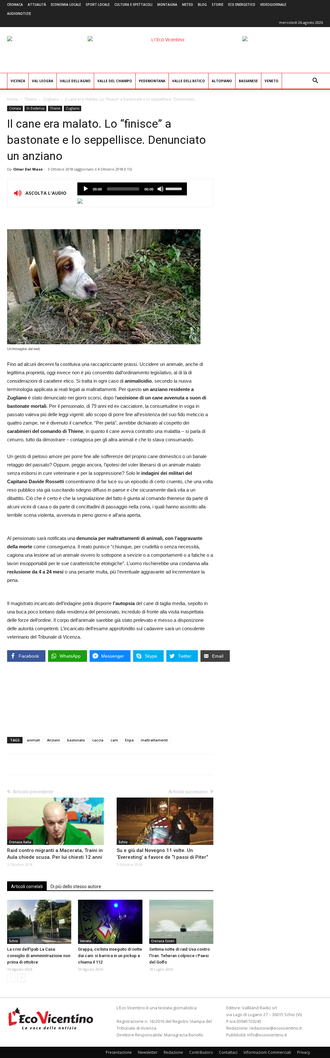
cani (114, 740)
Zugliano (51, 99)
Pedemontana (152, 81)
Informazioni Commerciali (267, 1052)
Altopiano (222, 81)
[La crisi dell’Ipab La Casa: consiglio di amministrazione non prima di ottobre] (39, 922)
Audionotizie (19, 13)
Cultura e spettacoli (133, 4)
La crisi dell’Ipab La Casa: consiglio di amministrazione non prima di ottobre (38, 956)
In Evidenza (35, 108)
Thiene (30, 99)
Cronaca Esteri (162, 941)
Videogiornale (273, 4)
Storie (217, 4)
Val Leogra (42, 81)
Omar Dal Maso (28, 169)
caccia (97, 740)
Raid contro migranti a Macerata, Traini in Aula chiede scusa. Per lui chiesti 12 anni (55, 853)
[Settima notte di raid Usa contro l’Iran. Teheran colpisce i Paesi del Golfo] (181, 922)
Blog (202, 4)
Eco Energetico (241, 4)
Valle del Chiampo (114, 81)
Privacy (303, 1052)
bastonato (76, 740)
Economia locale (66, 4)
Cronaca (15, 4)
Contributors (201, 1052)
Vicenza (18, 81)
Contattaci (228, 1052)
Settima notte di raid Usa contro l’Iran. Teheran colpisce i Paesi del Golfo (179, 956)
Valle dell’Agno (75, 81)
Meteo (187, 4)
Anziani (53, 740)
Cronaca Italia (20, 842)
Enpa (129, 740)
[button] (315, 81)
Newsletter (148, 1052)
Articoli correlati (27, 886)
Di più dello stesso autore (76, 886)
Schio (123, 842)
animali (33, 740)
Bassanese (248, 81)
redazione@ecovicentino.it (275, 1028)
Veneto (271, 81)
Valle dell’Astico (188, 81)
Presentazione (119, 1052)
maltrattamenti (154, 740)
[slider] (175, 188)
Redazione (173, 1052)
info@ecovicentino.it (267, 1035)
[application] (132, 188)
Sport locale (98, 4)
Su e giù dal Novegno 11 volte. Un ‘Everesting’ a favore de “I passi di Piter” (162, 853)
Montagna (167, 4)
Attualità (37, 4)
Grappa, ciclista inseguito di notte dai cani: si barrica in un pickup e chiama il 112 (110, 956)
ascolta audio (85, 189)
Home (12, 99)
